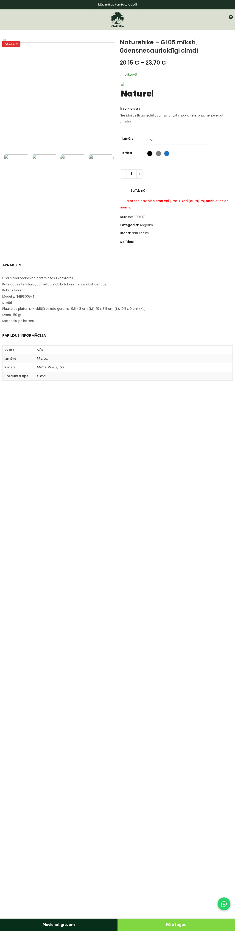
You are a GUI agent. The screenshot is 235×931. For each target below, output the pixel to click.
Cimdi (41, 376)
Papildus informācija (24, 335)
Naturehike (140, 233)
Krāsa (127, 153)
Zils (61, 367)
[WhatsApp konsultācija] (224, 903)
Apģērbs (146, 225)
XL (46, 358)
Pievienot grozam (59, 924)
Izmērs (128, 138)
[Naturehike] (137, 91)
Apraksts (11, 265)
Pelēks (53, 367)
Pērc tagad (176, 924)
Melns (41, 367)
